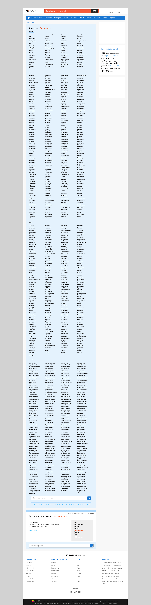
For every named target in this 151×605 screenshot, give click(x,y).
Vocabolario (49, 18)
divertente (108, 60)
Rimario (65, 18)
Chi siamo (37, 603)
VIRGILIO (49, 601)
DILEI (92, 601)
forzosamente (78, 538)
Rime (33, 22)
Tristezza (54, 582)
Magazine (112, 18)
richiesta (116, 53)
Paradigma (55, 576)
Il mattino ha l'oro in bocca (111, 571)
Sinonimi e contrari (37, 18)
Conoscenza (55, 571)
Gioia (53, 579)
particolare (109, 68)
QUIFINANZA (103, 601)
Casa (78, 568)
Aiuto (69, 603)
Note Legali (42, 603)
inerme (103, 68)
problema (112, 55)
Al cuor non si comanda (110, 579)
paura (111, 71)
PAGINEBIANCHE (80, 601)
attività (103, 56)
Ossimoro (29, 563)
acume (114, 65)
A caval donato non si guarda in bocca (112, 582)
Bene (78, 582)
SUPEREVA (116, 601)
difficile (114, 63)
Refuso (28, 573)
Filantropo (29, 565)
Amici (78, 579)
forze (75, 534)
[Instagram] (72, 592)
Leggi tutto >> (33, 530)
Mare (78, 571)
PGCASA (73, 601)
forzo (76, 536)
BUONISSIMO (110, 601)
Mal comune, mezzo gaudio (111, 573)
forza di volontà (79, 524)
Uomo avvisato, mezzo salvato (112, 565)
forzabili (76, 526)
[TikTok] (75, 592)
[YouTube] (79, 592)
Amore (79, 573)
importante (109, 53)
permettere (105, 66)
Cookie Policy (53, 603)
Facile (53, 565)
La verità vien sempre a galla (111, 563)
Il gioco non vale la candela (111, 576)
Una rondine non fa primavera (112, 568)
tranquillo (106, 62)
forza (75, 522)
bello (119, 68)
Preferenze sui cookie (62, 603)
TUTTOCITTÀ (87, 601)
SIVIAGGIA (96, 601)
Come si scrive (74, 18)
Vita (78, 563)
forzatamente (78, 530)
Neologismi (57, 18)
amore (105, 70)
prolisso (110, 58)
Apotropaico (30, 582)
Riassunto (54, 573)
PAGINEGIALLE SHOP (65, 601)
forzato (76, 532)
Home (29, 18)
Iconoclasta (30, 579)
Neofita (28, 576)
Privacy (47, 603)
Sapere (35, 11)
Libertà (53, 563)
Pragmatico (55, 568)
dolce (103, 58)
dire (103, 52)
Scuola (82, 18)
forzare (76, 528)
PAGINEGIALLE (55, 601)
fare (115, 68)
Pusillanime (30, 571)
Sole (78, 565)
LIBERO (44, 601)
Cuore (79, 576)
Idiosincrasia (30, 568)
